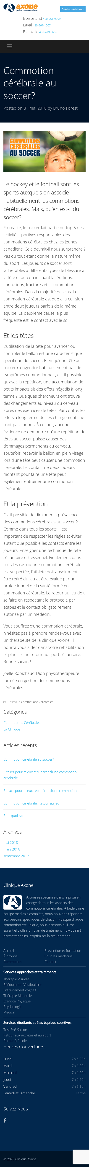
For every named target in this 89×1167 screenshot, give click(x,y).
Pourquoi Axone (15, 815)
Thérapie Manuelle (17, 995)
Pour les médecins (58, 956)
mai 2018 (10, 842)
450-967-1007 (42, 25)
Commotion (12, 961)
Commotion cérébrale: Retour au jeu (31, 803)
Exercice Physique (17, 1001)
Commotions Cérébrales (37, 702)
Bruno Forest (65, 108)
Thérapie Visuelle (16, 979)
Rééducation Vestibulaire (22, 984)
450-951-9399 (52, 18)
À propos (10, 956)
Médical (9, 1012)
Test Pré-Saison (15, 1029)
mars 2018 (11, 849)
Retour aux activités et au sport (27, 1035)
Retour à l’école (15, 1040)
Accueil (8, 950)
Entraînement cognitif (19, 990)
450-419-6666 (48, 32)
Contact (50, 961)
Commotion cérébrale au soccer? (28, 759)
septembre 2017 (16, 855)
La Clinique (11, 729)
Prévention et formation (62, 950)
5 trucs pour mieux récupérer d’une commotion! (40, 790)
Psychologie (12, 1006)
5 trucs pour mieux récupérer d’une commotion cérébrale (40, 775)
